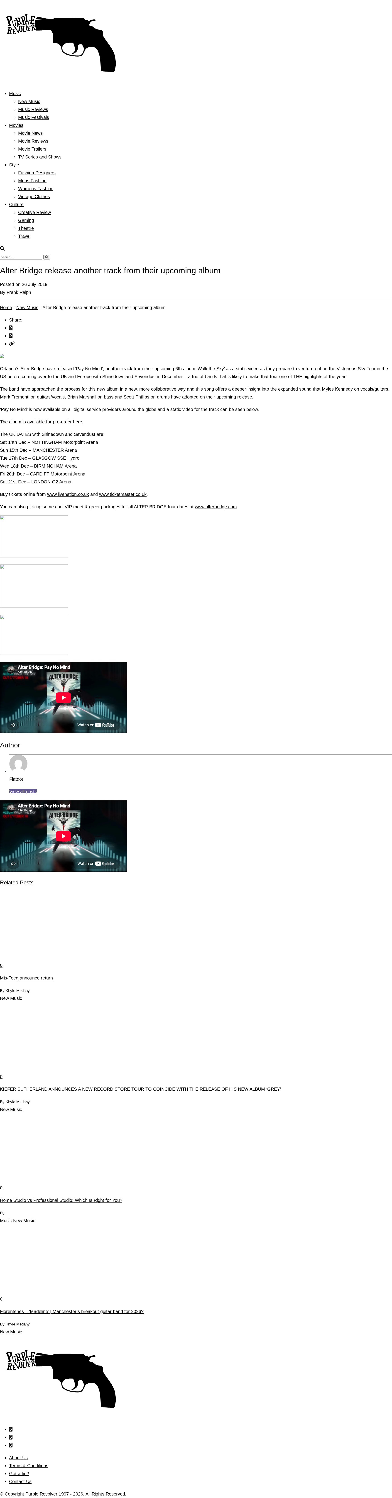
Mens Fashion (32, 180)
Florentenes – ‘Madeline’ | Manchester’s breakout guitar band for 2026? (72, 1311)
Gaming (26, 220)
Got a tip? (19, 1473)
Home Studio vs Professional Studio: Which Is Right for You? (61, 1200)
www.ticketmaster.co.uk (123, 494)
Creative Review (34, 212)
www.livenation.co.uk (68, 494)
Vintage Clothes (34, 196)
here (77, 421)
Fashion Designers (37, 172)
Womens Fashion (35, 188)
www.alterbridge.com (216, 506)
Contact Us (20, 1481)
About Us (18, 1457)
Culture (16, 204)
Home (6, 307)
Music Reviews (33, 109)
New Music (29, 101)
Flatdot (16, 779)
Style (14, 164)
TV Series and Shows (39, 156)
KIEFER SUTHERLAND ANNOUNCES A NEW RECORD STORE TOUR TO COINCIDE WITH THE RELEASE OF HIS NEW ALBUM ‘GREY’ (140, 1089)
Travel (24, 236)
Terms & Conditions (28, 1465)
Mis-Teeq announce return (26, 977)
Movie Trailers (32, 148)
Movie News (30, 133)
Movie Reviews (33, 141)
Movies (16, 125)
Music (15, 93)
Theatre (26, 228)
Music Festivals (33, 117)
